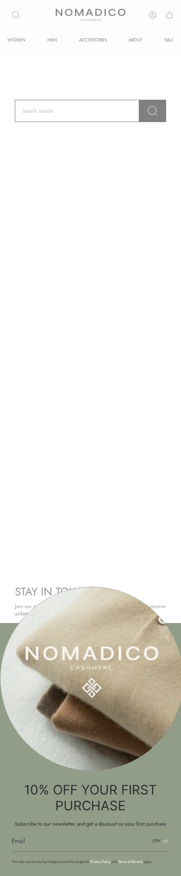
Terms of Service (130, 861)
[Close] (167, 637)
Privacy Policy (100, 861)
